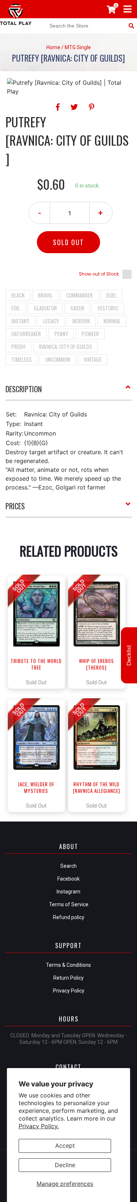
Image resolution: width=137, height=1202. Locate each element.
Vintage (93, 359)
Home (53, 47)
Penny (61, 333)
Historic (108, 308)
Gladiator (45, 308)
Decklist (129, 655)
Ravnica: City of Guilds (65, 346)
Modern (81, 321)
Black (17, 295)
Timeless (21, 359)
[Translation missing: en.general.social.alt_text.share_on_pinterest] (91, 107)
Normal (112, 321)
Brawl (45, 295)
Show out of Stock (99, 274)
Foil (15, 308)
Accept (65, 1145)
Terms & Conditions (68, 965)
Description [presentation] (23, 388)
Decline (65, 1165)
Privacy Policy (68, 991)
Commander (79, 295)
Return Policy (68, 978)
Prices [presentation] (15, 505)
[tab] (68, 391)
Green (77, 308)
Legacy (51, 321)
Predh (18, 346)
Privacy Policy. (39, 1126)
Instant (20, 321)
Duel (111, 295)
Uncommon (57, 359)
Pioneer (90, 333)
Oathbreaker (26, 333)
